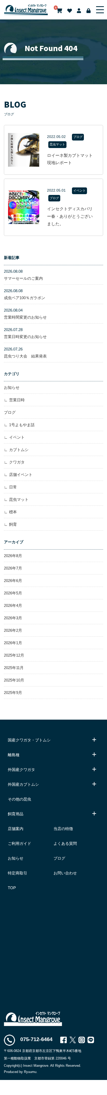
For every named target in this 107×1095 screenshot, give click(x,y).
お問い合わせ (65, 873)
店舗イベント (20, 474)
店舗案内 (15, 828)
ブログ (10, 412)
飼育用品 (15, 814)
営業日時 (17, 400)
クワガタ (17, 462)
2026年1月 (13, 643)
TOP (12, 888)
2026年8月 (13, 555)
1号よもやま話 (22, 425)
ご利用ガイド (19, 843)
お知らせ (11, 387)
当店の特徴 (63, 828)
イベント (17, 437)
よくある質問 (65, 843)
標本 (13, 512)
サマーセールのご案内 (23, 274)
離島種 (13, 755)
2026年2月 (13, 630)
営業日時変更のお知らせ (25, 333)
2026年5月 (13, 593)
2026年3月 (13, 618)
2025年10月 (14, 680)
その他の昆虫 (19, 799)
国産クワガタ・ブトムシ (29, 740)
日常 (13, 487)
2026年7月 (13, 568)
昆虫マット (19, 499)
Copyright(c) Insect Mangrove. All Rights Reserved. (42, 1066)
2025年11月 (14, 667)
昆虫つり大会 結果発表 (25, 352)
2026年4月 (13, 605)
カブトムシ (19, 449)
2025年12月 (14, 655)
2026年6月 (13, 580)
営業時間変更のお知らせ (25, 313)
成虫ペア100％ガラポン (24, 294)
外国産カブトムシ (23, 784)
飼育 (13, 524)
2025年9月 (13, 692)
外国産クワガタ (21, 769)
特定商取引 (17, 873)
